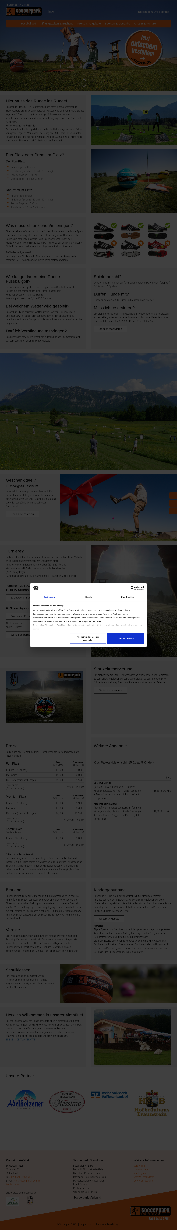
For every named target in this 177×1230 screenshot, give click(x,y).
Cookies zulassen (126, 638)
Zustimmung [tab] (49, 597)
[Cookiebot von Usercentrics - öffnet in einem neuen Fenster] (132, 588)
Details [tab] (88, 597)
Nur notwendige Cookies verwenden (88, 638)
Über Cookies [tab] (127, 597)
